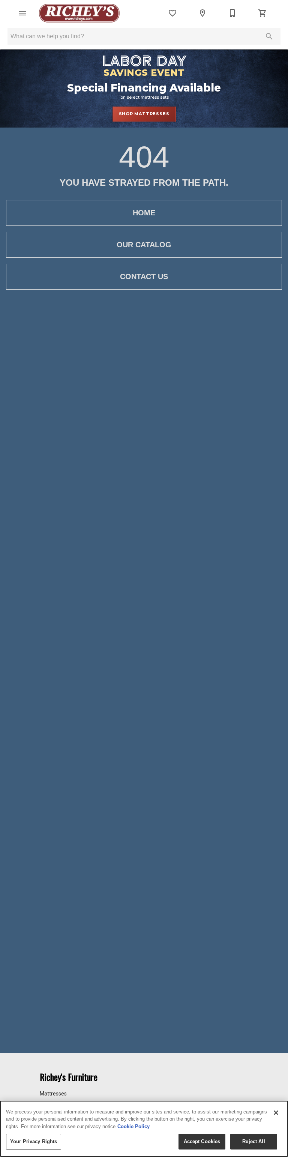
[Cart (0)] (263, 13)
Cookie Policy (133, 1126)
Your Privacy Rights (33, 1141)
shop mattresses (144, 113)
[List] (173, 13)
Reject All (253, 1141)
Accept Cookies (202, 1141)
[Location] (203, 13)
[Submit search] (269, 36)
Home (144, 213)
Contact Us (144, 276)
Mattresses (53, 1094)
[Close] (276, 1112)
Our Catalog (144, 244)
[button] (23, 13)
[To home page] (79, 13)
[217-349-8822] (233, 13)
